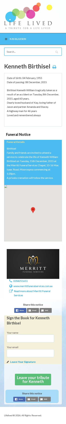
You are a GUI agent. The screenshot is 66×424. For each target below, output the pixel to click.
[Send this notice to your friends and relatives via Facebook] (20, 311)
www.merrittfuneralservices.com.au (33, 286)
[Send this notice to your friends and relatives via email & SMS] (33, 311)
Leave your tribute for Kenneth (33, 379)
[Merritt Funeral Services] (33, 264)
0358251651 (20, 280)
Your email (12, 347)
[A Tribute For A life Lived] (28, 16)
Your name (12, 332)
